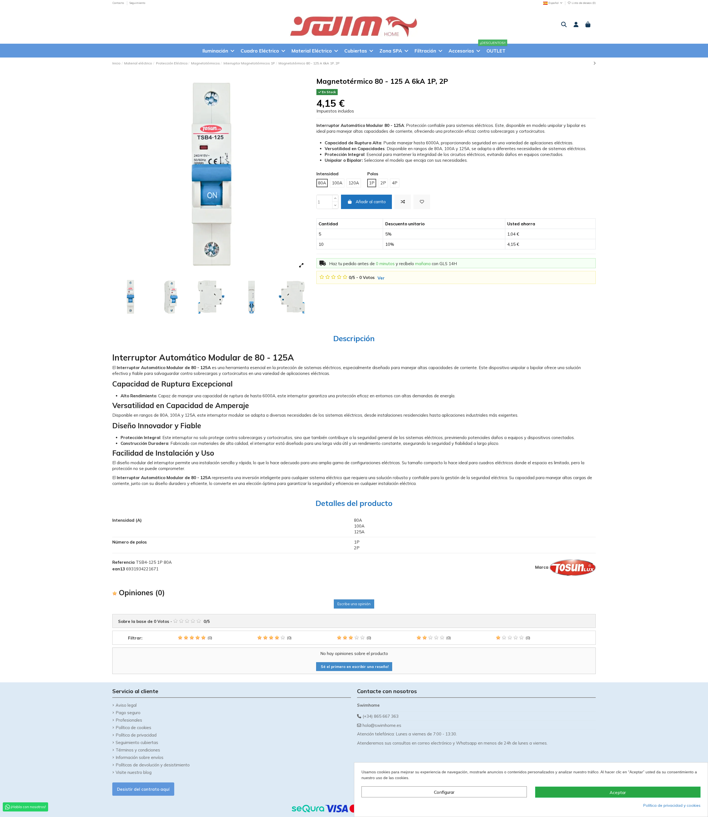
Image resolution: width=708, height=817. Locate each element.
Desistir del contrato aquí (143, 789)
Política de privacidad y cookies (672, 805)
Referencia (123, 562)
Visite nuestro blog (134, 772)
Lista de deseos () (583, 3)
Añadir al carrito (371, 201)
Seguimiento (137, 3)
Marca (541, 567)
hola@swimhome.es (382, 725)
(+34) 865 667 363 (381, 716)
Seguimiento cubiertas (137, 742)
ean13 (118, 568)
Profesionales (129, 720)
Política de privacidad (136, 735)
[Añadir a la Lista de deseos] (421, 202)
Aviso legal (126, 705)
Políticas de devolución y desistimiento (153, 765)
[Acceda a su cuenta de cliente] (576, 25)
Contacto (118, 3)
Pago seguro (128, 712)
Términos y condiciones (138, 750)
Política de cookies (133, 727)
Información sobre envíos (139, 757)
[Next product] (594, 63)
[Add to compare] (402, 202)
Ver (381, 278)
